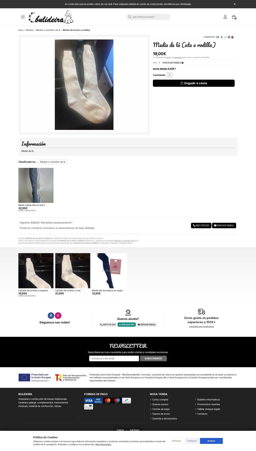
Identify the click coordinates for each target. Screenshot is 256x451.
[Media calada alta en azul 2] (35, 185)
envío (168, 57)
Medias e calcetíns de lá (125, 241)
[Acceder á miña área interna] (225, 17)
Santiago (134, 429)
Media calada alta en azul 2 (31, 205)
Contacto (202, 413)
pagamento (178, 57)
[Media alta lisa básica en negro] (109, 270)
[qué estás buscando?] (148, 16)
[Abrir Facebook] (51, 316)
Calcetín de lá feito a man (68, 290)
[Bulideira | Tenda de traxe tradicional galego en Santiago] (51, 17)
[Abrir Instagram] (58, 316)
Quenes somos (160, 404)
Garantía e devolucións (164, 418)
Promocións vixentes (208, 404)
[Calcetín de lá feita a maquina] (35, 270)
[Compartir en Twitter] (221, 37)
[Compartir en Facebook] (217, 37)
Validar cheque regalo (208, 409)
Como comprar (160, 399)
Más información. (103, 444)
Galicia (120, 429)
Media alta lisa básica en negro (107, 290)
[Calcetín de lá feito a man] (72, 270)
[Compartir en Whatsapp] (225, 37)
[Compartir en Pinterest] (229, 37)
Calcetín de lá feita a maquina (33, 290)
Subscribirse (153, 358)
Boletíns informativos (208, 399)
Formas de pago (161, 409)
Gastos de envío (161, 413)
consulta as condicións (201, 326)
